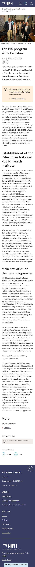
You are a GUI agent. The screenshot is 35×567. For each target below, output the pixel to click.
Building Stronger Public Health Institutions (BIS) (15, 441)
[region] (20, 94)
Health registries (7, 528)
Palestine (7, 427)
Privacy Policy (6, 560)
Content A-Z (6, 533)
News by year (6, 496)
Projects (4, 520)
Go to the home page (18, 99)
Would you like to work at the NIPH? (14, 505)
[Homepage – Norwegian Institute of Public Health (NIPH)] (7, 3)
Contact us (5, 477)
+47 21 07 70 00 (16, 481)
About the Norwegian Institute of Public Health (15, 554)
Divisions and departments (11, 500)
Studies (4, 516)
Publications (6, 524)
